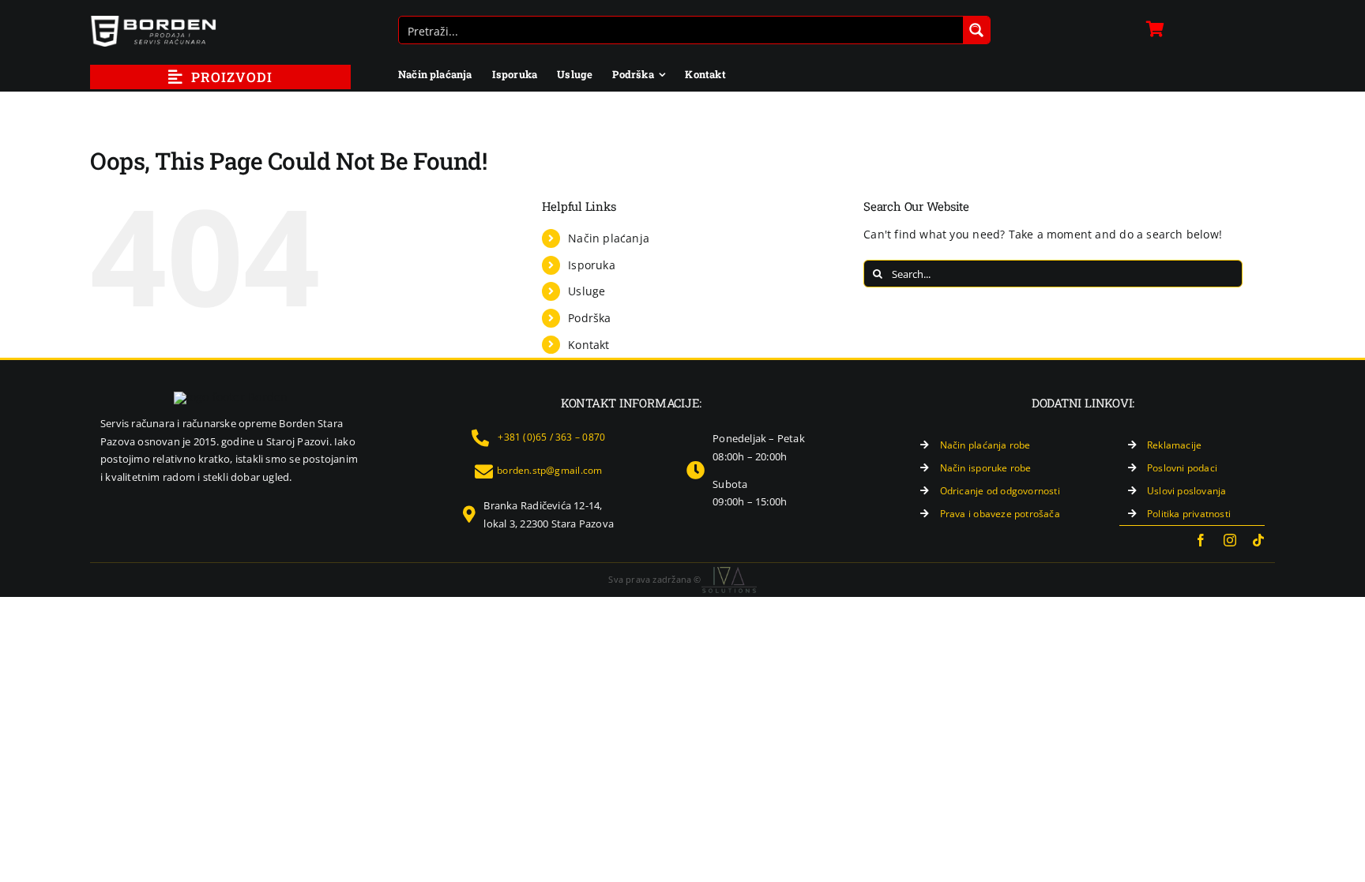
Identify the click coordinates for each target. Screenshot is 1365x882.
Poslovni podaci (1182, 468)
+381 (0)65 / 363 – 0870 (551, 437)
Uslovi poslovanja (1187, 490)
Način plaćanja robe (985, 445)
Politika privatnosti (1189, 513)
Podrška (589, 317)
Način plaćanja (608, 238)
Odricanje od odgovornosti (1000, 490)
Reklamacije (1174, 445)
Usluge (586, 290)
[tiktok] (1258, 540)
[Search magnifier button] (976, 30)
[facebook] (1200, 540)
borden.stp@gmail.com (549, 470)
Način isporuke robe (986, 468)
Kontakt (588, 344)
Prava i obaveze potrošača (1000, 513)
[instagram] (1230, 540)
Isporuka (591, 264)
